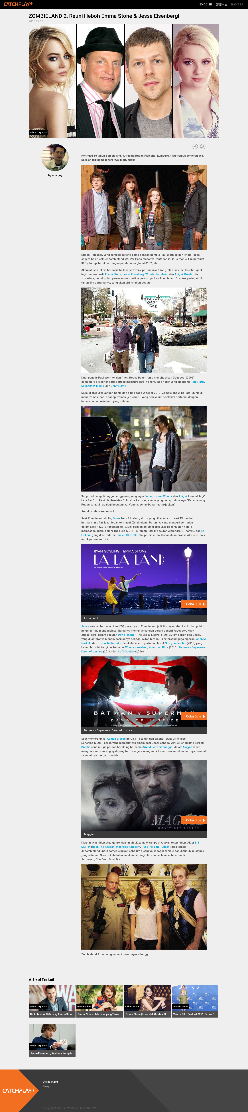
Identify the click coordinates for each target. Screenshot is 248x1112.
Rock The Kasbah (103, 846)
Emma (149, 496)
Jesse (158, 496)
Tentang (46, 1086)
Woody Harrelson (156, 274)
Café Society (126, 651)
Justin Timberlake (109, 643)
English (206, 4)
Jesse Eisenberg (133, 274)
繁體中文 (221, 4)
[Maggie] (144, 799)
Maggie (187, 747)
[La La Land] (144, 583)
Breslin (85, 747)
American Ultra (158, 647)
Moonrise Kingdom (128, 846)
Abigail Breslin (184, 274)
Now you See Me (175, 643)
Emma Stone (113, 274)
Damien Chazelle (126, 535)
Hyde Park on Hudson (156, 846)
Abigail (183, 496)
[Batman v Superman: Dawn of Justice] (144, 695)
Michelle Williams (92, 386)
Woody (167, 496)
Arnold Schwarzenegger (158, 747)
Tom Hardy (198, 381)
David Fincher (126, 634)
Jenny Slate (118, 386)
